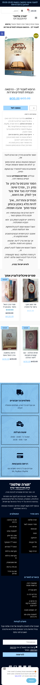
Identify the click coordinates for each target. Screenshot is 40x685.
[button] (4, 668)
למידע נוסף (18, 676)
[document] (20, 342)
